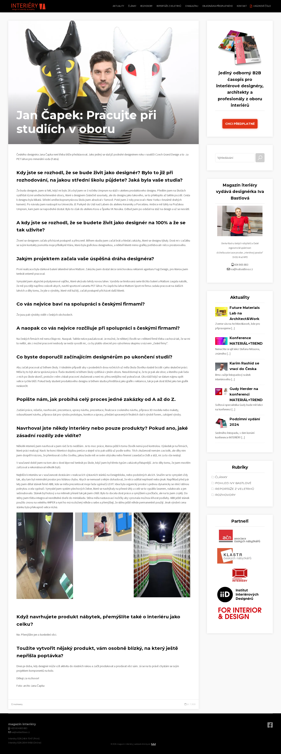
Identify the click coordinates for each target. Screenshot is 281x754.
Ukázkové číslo (262, 6)
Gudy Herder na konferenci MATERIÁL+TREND (246, 394)
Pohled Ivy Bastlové (233, 483)
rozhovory (146, 6)
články (132, 6)
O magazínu (191, 6)
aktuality (118, 6)
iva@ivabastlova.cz (241, 269)
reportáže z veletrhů (169, 6)
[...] (233, 328)
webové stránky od (150, 744)
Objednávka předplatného (217, 6)
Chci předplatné (240, 124)
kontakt (242, 6)
